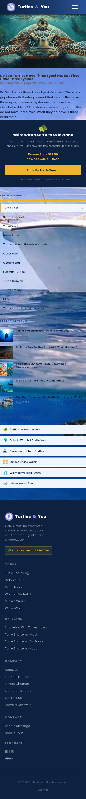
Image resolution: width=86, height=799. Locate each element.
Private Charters (17, 684)
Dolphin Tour (14, 580)
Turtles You (33, 7)
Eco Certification (17, 677)
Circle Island (14, 587)
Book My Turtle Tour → (43, 170)
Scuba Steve (14, 83)
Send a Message (17, 726)
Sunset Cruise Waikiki (20, 462)
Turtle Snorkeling (17, 573)
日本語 (9, 751)
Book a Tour (14, 733)
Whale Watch (15, 608)
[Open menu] (75, 7)
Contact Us (13, 698)
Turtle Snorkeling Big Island (24, 641)
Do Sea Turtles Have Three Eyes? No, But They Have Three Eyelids (39, 77)
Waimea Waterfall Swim (22, 472)
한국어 (9, 759)
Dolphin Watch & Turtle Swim (25, 440)
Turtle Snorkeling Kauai (21, 648)
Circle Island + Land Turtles (23, 451)
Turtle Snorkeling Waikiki (21, 429)
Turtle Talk (55, 83)
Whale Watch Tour (18, 483)
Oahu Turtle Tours (18, 691)
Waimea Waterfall (18, 594)
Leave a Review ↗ (18, 705)
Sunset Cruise (15, 601)
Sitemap (43, 790)
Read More (8, 117)
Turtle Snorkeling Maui (21, 634)
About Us (11, 670)
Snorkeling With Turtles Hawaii (26, 627)
